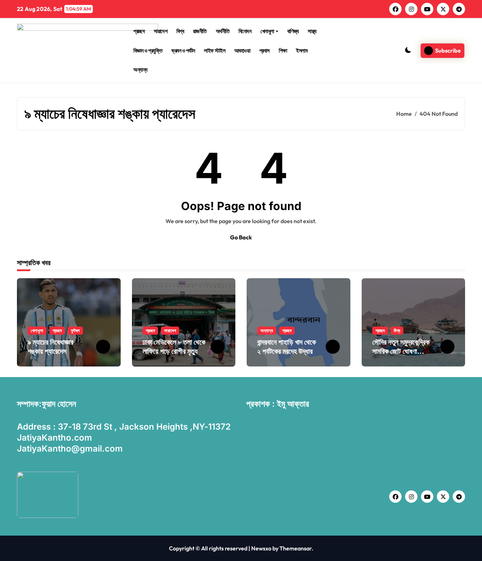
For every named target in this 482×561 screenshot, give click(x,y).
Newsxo (261, 548)
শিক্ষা (283, 50)
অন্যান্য (140, 69)
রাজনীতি (200, 31)
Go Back (241, 237)
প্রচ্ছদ (139, 31)
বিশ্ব (180, 31)
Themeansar (295, 548)
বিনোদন (245, 31)
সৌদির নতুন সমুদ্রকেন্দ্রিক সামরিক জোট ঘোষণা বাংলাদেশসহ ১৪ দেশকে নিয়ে (403, 351)
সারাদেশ (160, 31)
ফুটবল (75, 330)
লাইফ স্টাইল (214, 50)
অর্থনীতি (223, 31)
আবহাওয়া (242, 50)
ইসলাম (301, 50)
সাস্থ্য (312, 31)
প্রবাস (264, 50)
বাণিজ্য (293, 31)
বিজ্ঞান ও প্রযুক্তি (147, 50)
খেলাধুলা (267, 31)
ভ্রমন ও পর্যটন (183, 50)
